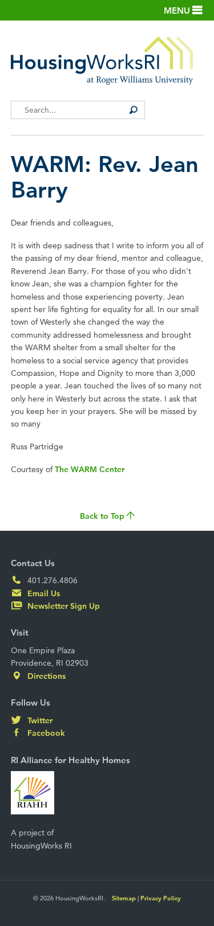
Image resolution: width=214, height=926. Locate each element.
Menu (178, 10)
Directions (45, 676)
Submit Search (133, 110)
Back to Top (103, 516)
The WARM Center (89, 469)
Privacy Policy (160, 898)
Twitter (39, 720)
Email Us (42, 593)
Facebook (45, 733)
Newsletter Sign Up (62, 606)
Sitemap (124, 898)
